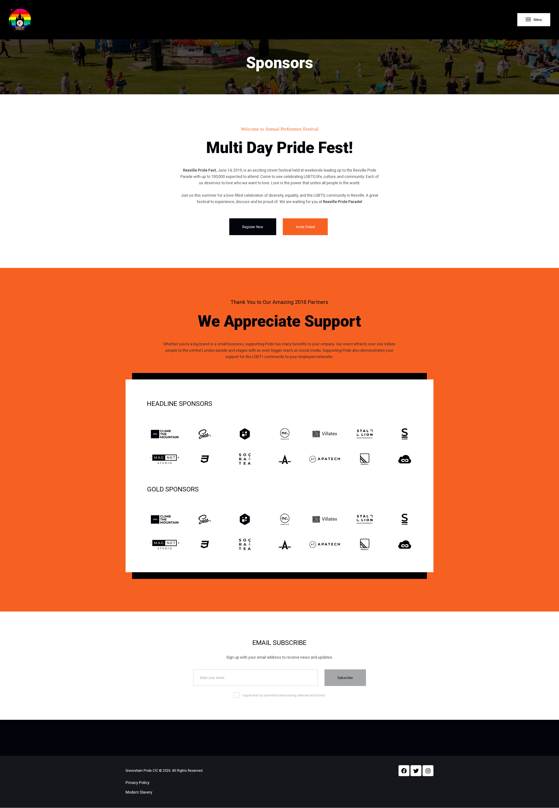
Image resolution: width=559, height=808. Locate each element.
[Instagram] (428, 770)
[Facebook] (404, 770)
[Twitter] (416, 770)
